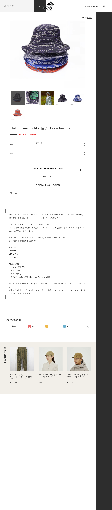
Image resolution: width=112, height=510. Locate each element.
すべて (14, 326)
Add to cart (47, 176)
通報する (13, 193)
